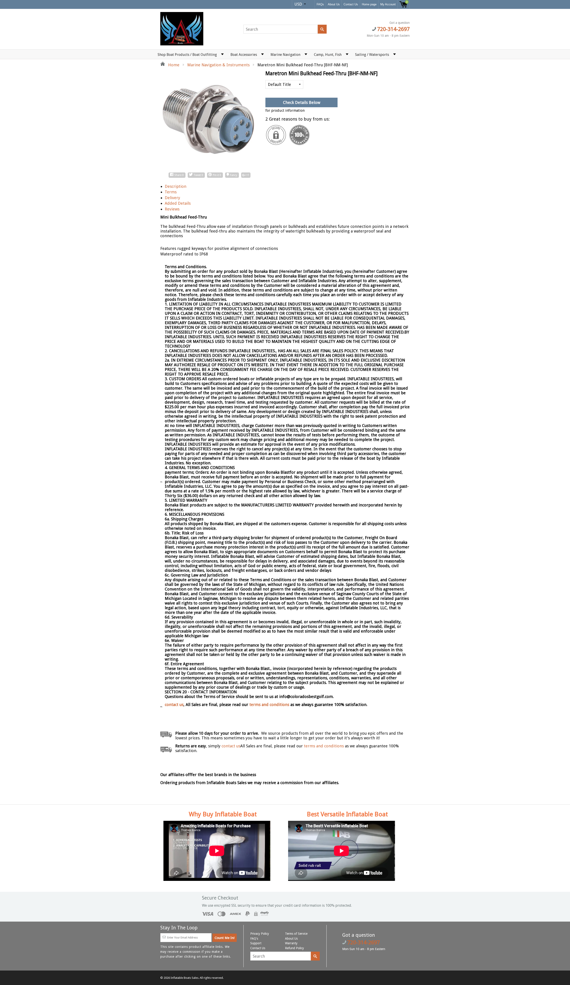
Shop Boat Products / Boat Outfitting (187, 55)
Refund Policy (294, 948)
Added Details (178, 203)
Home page (369, 4)
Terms (171, 192)
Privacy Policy (259, 933)
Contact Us (351, 4)
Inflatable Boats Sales (184, 977)
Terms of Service (296, 933)
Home (173, 65)
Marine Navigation (285, 55)
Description (175, 186)
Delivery (172, 197)
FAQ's (254, 938)
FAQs (320, 4)
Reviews (172, 209)
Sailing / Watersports (372, 55)
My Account (388, 4)
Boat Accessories (243, 55)
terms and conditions (269, 704)
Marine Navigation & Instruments (218, 65)
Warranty (291, 943)
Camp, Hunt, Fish (328, 55)
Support (255, 943)
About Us (334, 4)
